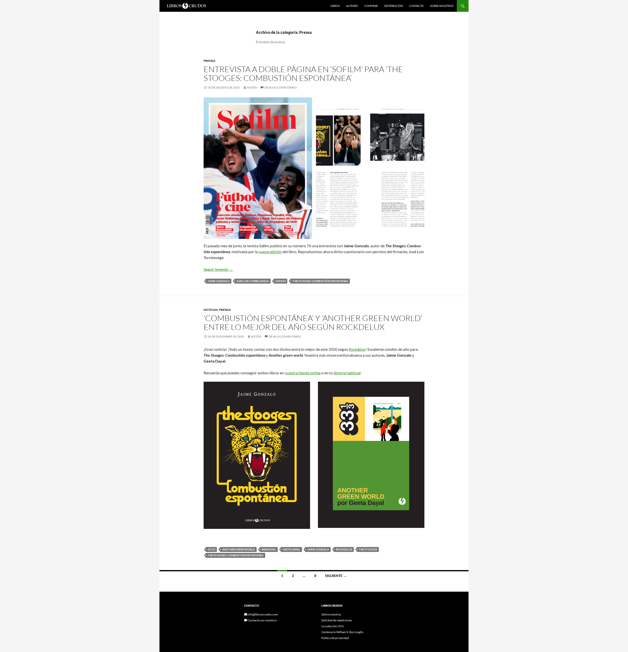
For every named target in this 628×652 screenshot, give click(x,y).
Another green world (238, 549)
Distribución (393, 5)
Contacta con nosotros (262, 620)
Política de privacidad (335, 638)
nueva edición (270, 251)
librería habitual (347, 372)
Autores (352, 5)
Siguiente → (336, 576)
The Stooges (368, 549)
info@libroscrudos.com (262, 614)
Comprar (371, 5)
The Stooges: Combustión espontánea (320, 281)
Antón (252, 87)
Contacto (416, 5)
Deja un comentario (280, 87)
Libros (335, 5)
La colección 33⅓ (332, 626)
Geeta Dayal (291, 549)
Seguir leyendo (218, 269)
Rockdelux (357, 349)
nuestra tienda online (303, 372)
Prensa (209, 61)
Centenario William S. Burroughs (342, 632)
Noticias (211, 310)
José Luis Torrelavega (252, 281)
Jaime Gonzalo (219, 281)
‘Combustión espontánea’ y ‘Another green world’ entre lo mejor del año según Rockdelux (313, 322)
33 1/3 (211, 549)
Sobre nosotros (442, 5)
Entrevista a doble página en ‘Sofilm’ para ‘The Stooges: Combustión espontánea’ (303, 73)
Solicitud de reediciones (336, 620)
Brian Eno (269, 549)
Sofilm (281, 281)
